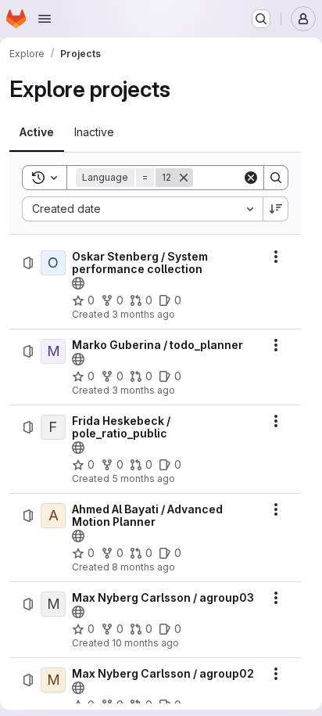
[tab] (36, 132)
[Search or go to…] (261, 18)
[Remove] (183, 177)
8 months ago (143, 567)
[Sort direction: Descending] (275, 208)
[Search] (275, 177)
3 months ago (143, 314)
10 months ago (145, 643)
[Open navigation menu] (44, 18)
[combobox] (142, 208)
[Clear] (251, 177)
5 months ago (143, 478)
